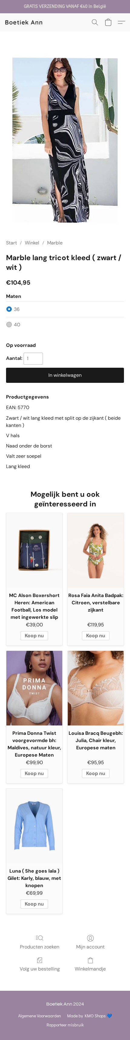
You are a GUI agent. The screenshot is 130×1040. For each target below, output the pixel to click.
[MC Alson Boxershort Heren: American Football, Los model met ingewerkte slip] (34, 550)
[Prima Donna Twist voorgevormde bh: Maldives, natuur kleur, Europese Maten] (34, 688)
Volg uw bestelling (40, 969)
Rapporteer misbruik (65, 1025)
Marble (55, 243)
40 (17, 324)
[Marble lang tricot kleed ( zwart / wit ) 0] (65, 143)
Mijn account (90, 947)
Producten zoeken (39, 947)
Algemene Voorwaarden (39, 1016)
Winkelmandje (90, 969)
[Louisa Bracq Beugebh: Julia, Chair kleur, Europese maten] (96, 688)
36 (17, 309)
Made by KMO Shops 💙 (89, 1016)
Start (11, 243)
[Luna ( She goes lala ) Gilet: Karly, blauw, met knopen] (34, 826)
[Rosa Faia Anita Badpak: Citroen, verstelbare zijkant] (96, 550)
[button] (24, 22)
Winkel (32, 243)
